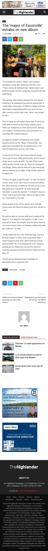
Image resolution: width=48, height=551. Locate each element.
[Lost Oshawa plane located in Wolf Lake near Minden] (8, 357)
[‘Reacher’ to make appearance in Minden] (8, 346)
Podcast (21, 497)
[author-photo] (24, 322)
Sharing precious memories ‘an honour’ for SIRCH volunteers (35, 299)
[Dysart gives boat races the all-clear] (8, 369)
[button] (4, 12)
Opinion (37, 497)
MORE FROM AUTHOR (29, 337)
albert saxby (13, 270)
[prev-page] (3, 377)
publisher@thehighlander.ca (28, 491)
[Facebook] (4, 39)
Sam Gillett (7, 34)
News (14, 497)
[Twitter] (10, 39)
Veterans (29, 497)
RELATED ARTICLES (11, 337)
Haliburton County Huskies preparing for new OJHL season (12, 299)
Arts (10, 18)
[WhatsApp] (20, 39)
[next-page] (7, 377)
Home (4, 18)
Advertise (19, 499)
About (26, 499)
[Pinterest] (15, 39)
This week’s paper (37, 499)
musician (22, 270)
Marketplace (10, 499)
